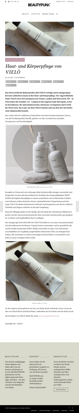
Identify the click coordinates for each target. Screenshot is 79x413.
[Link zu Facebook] (5, 1)
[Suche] (56, 14)
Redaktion (21, 77)
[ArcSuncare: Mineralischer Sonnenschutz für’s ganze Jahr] (77, 206)
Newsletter (60, 1)
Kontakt (70, 1)
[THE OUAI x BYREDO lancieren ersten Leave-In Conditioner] (1, 206)
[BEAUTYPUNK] (39, 7)
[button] (11, 81)
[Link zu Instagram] (8, 1)
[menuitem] (60, 1)
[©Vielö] (39, 39)
